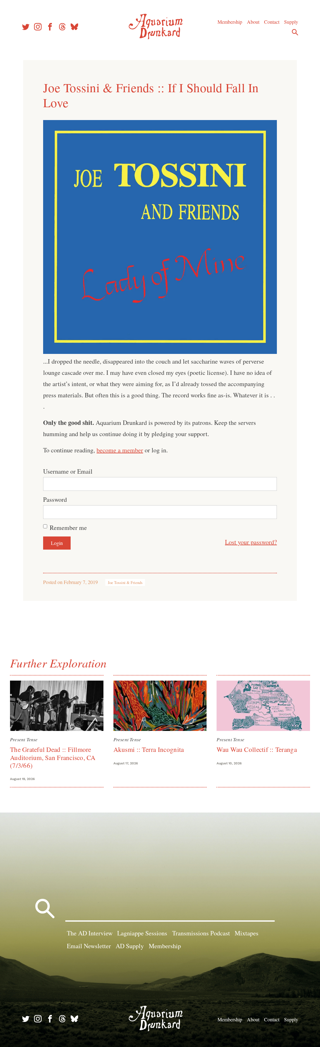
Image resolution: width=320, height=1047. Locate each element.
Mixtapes (246, 933)
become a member (120, 450)
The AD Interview (89, 933)
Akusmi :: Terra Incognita (148, 749)
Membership (230, 21)
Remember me (68, 527)
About (253, 21)
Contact (271, 21)
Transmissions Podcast (201, 933)
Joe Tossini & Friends (125, 582)
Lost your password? (251, 542)
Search (295, 32)
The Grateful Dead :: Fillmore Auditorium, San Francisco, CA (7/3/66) (53, 757)
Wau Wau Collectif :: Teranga (257, 749)
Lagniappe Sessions (142, 933)
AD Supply (130, 946)
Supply (291, 21)
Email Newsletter (89, 946)
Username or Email (67, 471)
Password (55, 499)
